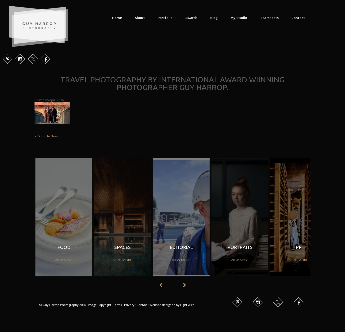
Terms (117, 305)
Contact (298, 17)
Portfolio (165, 17)
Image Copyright (99, 305)
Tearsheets (269, 17)
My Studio (238, 17)
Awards (191, 17)
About (140, 17)
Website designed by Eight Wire (172, 305)
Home (117, 17)
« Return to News (46, 136)
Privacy (129, 305)
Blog (214, 17)
